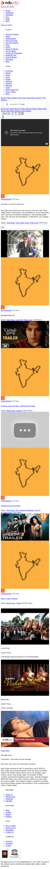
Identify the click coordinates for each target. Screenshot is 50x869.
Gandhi (8, 812)
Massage (9, 85)
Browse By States (7, 7)
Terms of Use (10, 828)
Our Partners (26, 111)
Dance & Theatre (12, 49)
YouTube (9, 841)
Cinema (19, 411)
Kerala (8, 11)
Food (7, 77)
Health (8, 79)
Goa (7, 17)
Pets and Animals (12, 43)
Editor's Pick (16, 98)
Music (8, 36)
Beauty (8, 73)
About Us (38, 98)
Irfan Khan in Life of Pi (7, 315)
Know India (26, 98)
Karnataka (9, 15)
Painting (9, 816)
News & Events (11, 41)
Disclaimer (9, 830)
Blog (33, 98)
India (7, 810)
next (2, 227)
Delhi (8, 19)
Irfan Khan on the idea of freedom (10, 505)
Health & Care (11, 55)
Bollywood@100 (12, 90)
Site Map (9, 801)
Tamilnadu (9, 13)
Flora (7, 45)
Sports (8, 47)
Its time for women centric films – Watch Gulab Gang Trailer (18, 406)
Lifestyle (9, 83)
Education (9, 59)
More (8, 21)
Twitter (8, 846)
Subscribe (9, 799)
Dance (8, 75)
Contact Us (10, 832)
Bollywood (34, 223)
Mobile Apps (10, 797)
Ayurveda (9, 71)
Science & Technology (14, 53)
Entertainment (11, 38)
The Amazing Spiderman (25, 510)
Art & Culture (11, 51)
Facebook (9, 843)
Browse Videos (6, 25)
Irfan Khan (11, 223)
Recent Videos (6, 98)
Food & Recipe (11, 57)
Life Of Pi (19, 320)
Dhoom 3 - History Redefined (9, 598)
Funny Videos (11, 92)
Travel (8, 88)
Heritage (9, 81)
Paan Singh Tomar (22, 223)
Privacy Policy (11, 826)
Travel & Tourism (12, 34)
